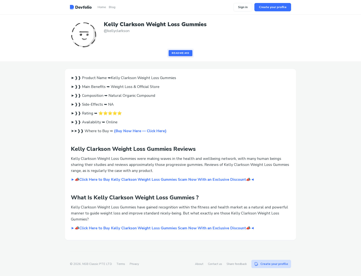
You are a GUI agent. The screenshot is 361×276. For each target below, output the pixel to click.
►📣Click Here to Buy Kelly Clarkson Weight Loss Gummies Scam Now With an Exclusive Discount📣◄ (162, 179)
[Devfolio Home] (81, 7)
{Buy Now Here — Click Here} (140, 130)
